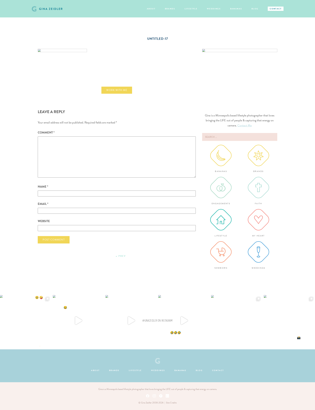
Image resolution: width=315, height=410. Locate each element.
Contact (276, 8)
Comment (46, 132)
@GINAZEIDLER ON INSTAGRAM (157, 320)
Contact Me (244, 125)
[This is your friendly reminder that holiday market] (78, 320)
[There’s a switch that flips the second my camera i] (184, 320)
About (151, 8)
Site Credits (171, 402)
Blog (255, 8)
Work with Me (116, 90)
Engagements (221, 203)
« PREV (121, 256)
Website (44, 221)
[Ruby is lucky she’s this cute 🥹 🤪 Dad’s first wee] (25, 320)
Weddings (214, 8)
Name (43, 186)
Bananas (236, 8)
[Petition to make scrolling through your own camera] (289, 320)
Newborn (220, 267)
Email (43, 204)
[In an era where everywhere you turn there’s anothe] (236, 320)
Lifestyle (191, 8)
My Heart (258, 235)
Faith (258, 203)
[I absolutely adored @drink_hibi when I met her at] (131, 320)
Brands (170, 8)
